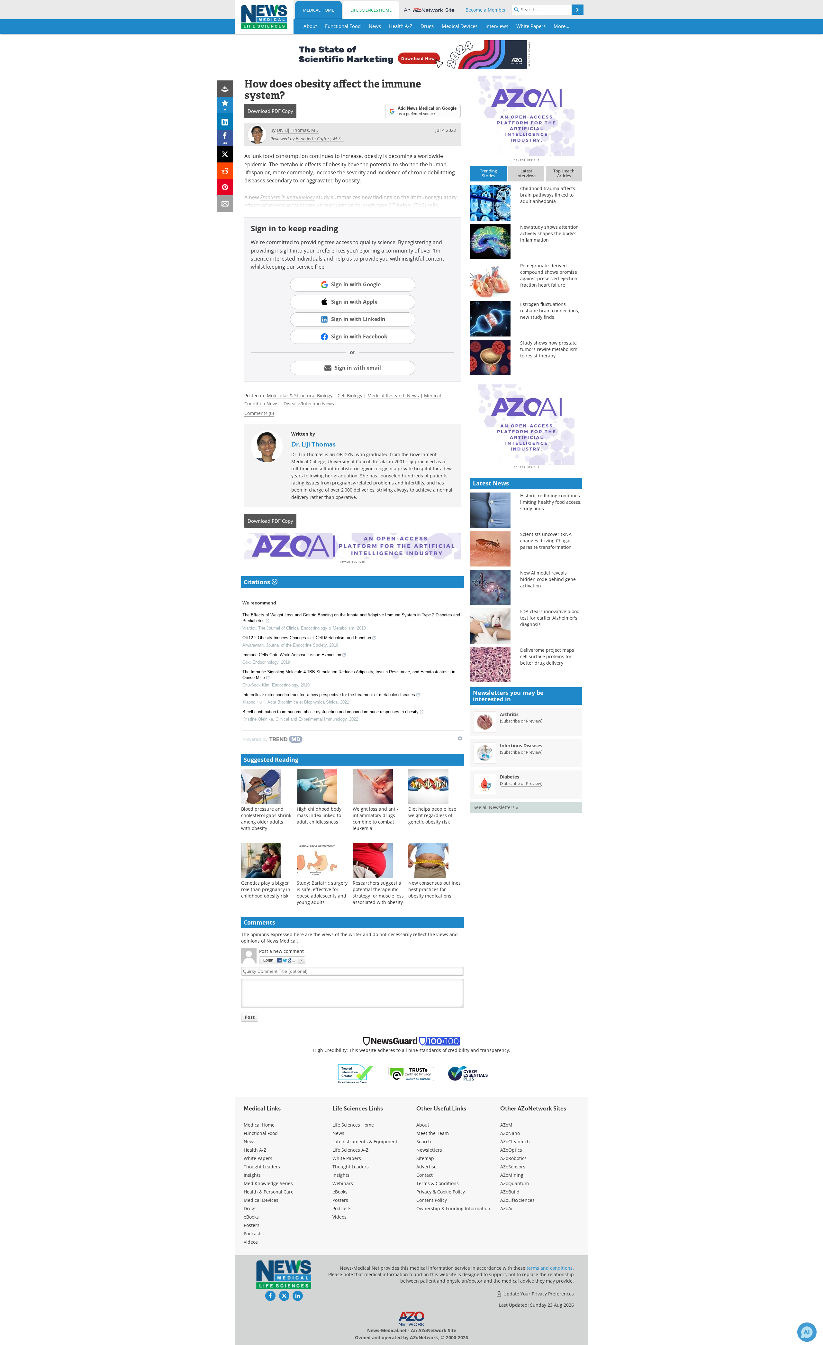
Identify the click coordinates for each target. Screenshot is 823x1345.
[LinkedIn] (225, 121)
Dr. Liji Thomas (313, 444)
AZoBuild (510, 1192)
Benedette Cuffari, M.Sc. (320, 138)
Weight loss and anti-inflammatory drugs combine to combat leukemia (375, 818)
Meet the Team (432, 1133)
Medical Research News (393, 395)
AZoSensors (512, 1167)
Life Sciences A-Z (350, 1150)
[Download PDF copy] (225, 88)
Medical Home (318, 10)
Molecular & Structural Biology (299, 395)
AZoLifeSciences (517, 1200)
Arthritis (509, 714)
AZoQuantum (514, 1183)
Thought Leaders (262, 1167)
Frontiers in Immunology (287, 197)
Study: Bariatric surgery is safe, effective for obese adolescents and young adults (322, 892)
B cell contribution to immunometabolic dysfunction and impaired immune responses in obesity (330, 711)
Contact (424, 1175)
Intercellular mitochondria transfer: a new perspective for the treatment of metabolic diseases (328, 694)
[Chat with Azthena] (807, 1332)
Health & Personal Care (269, 1192)
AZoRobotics (513, 1158)
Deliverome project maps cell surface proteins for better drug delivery (547, 656)
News (250, 1141)
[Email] (225, 203)
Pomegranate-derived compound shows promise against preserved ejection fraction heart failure (548, 275)
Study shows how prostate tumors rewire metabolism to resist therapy (548, 349)
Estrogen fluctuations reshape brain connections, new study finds (549, 310)
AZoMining (511, 1175)
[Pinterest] (225, 187)
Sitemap (425, 1158)
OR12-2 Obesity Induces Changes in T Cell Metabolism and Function (306, 637)
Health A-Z (255, 1150)
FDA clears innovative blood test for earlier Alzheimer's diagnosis (550, 617)
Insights (252, 1175)
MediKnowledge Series (268, 1183)
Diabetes (509, 777)
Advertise (426, 1167)
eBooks (251, 1217)
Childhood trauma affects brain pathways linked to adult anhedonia (547, 194)
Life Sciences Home (371, 10)
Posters (251, 1225)
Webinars (342, 1183)
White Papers (258, 1158)
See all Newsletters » (496, 807)
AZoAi (506, 1208)
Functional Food (261, 1133)
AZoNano (510, 1133)
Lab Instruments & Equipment (364, 1141)
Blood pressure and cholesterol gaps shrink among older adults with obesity (266, 818)
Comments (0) (259, 413)
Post (250, 1017)
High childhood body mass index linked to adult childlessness (319, 815)
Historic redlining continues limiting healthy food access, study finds (550, 502)
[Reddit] (225, 170)
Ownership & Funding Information (453, 1208)
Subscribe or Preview (521, 721)
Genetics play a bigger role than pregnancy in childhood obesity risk (265, 889)
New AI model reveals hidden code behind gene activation (548, 579)
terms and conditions (550, 1268)
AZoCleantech (515, 1141)
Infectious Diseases (521, 745)
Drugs (250, 1208)
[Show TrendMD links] (460, 738)
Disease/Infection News (309, 404)
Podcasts (253, 1233)
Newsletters (429, 1150)
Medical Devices (261, 1200)
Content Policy (431, 1200)
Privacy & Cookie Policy (440, 1192)
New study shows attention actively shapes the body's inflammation (549, 233)
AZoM (506, 1125)
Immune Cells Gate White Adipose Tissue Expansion (291, 654)
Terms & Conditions (437, 1183)
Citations (258, 582)
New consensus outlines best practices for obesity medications (434, 889)
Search (423, 1141)
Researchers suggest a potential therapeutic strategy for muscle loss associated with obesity (378, 892)
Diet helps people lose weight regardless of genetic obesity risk (432, 815)
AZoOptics (511, 1150)
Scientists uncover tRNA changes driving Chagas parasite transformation (546, 540)
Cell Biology (350, 395)
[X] (225, 154)
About (422, 1125)
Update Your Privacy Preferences (538, 1294)
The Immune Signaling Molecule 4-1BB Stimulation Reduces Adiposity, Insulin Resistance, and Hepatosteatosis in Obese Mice (348, 674)
